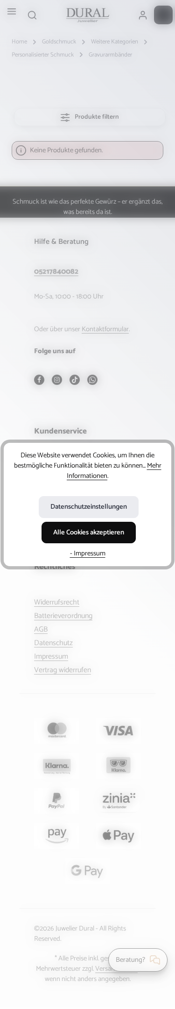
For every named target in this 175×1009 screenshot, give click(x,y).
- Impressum (87, 553)
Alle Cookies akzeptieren (88, 532)
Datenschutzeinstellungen (88, 506)
